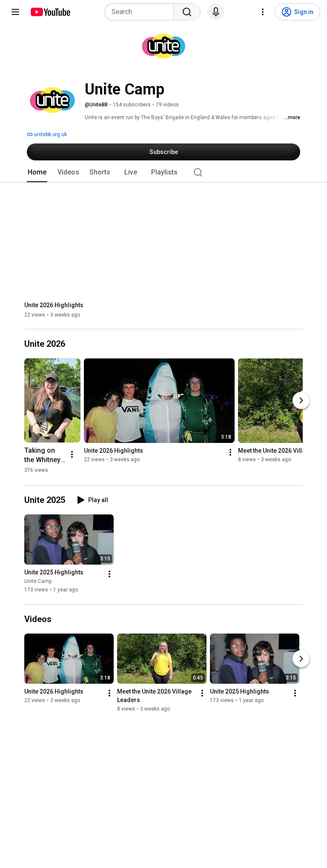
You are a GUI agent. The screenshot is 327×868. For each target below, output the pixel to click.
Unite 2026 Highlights (53, 305)
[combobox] (142, 12)
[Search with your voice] (215, 11)
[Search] (187, 11)
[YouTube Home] (50, 12)
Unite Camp (38, 582)
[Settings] (263, 12)
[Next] (301, 400)
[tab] (37, 172)
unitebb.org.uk (50, 134)
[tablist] (163, 172)
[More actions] (71, 454)
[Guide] (15, 12)
